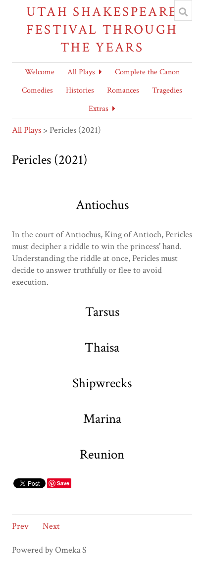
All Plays (26, 130)
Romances (123, 90)
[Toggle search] (183, 12)
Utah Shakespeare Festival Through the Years (102, 29)
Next (51, 526)
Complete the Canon (147, 72)
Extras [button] (98, 108)
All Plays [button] (81, 72)
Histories (80, 90)
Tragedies (167, 90)
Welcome (39, 72)
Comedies (37, 90)
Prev (20, 526)
